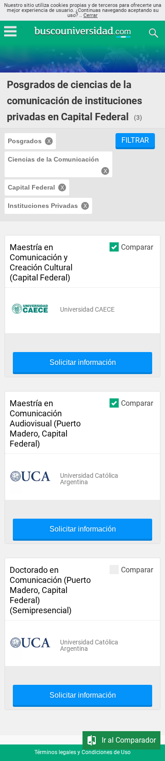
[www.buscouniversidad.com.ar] (82, 36)
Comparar (137, 247)
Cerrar (90, 15)
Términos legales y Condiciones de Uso (82, 752)
